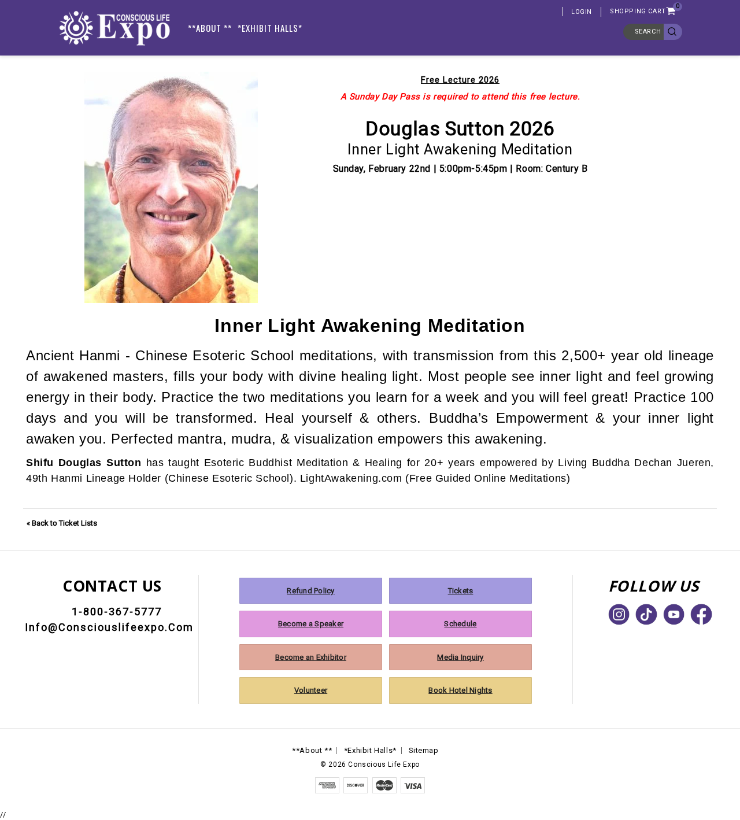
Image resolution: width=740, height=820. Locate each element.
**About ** (210, 27)
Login (581, 12)
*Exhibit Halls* (270, 27)
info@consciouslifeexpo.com (109, 627)
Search (648, 31)
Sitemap (424, 750)
